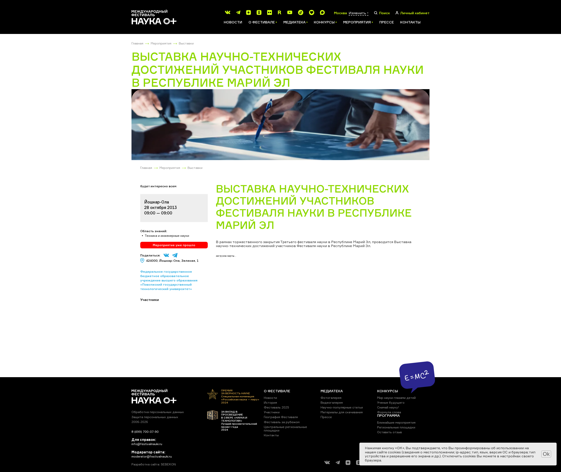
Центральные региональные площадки (285, 428)
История (270, 402)
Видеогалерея (332, 402)
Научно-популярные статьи (342, 407)
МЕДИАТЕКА (332, 391)
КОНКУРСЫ (387, 391)
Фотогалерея (331, 398)
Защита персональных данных (154, 417)
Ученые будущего (391, 402)
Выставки (186, 43)
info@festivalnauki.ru (146, 444)
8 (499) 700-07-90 (145, 431)
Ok (546, 454)
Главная (137, 43)
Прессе (386, 22)
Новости (233, 22)
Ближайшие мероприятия (396, 422)
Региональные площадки (396, 427)
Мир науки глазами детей (396, 398)
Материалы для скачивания (342, 412)
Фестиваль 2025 (276, 407)
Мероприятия (161, 43)
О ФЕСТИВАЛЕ (277, 391)
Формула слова (389, 412)
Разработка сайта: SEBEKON (153, 464)
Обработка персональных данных (157, 412)
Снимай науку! (388, 407)
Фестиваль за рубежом (282, 422)
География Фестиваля (281, 417)
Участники (272, 412)
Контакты (410, 22)
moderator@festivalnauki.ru (151, 456)
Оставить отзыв (389, 432)
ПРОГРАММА (388, 415)
